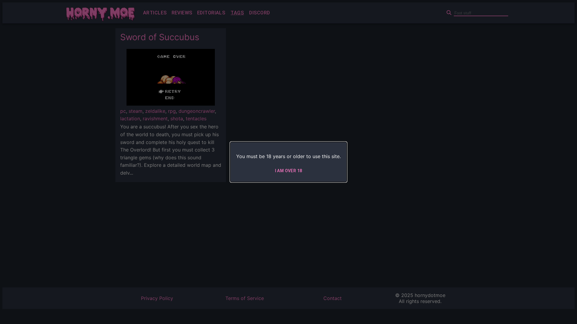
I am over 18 (288, 170)
